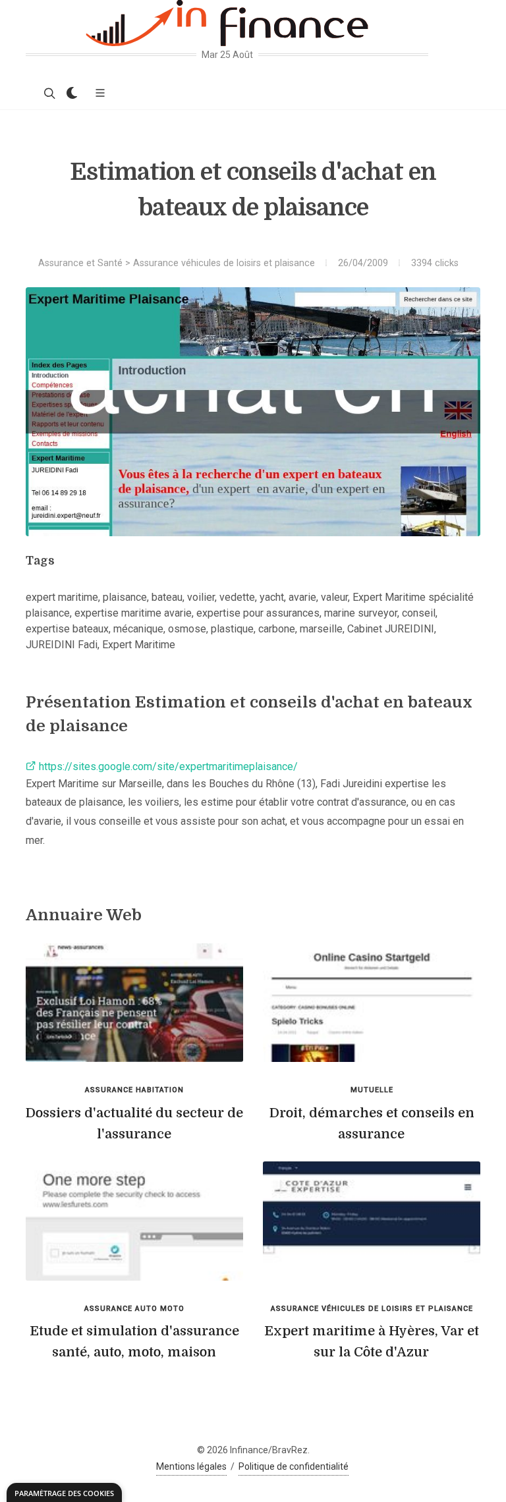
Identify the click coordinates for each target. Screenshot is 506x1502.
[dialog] (64, 1492)
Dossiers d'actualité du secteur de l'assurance (134, 1123)
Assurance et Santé (80, 263)
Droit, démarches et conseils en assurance (371, 1123)
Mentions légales (191, 1466)
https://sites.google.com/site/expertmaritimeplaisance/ (167, 766)
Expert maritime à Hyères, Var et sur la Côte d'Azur (371, 1341)
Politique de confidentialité (294, 1466)
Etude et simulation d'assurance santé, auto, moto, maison (134, 1341)
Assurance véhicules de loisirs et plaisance (224, 263)
